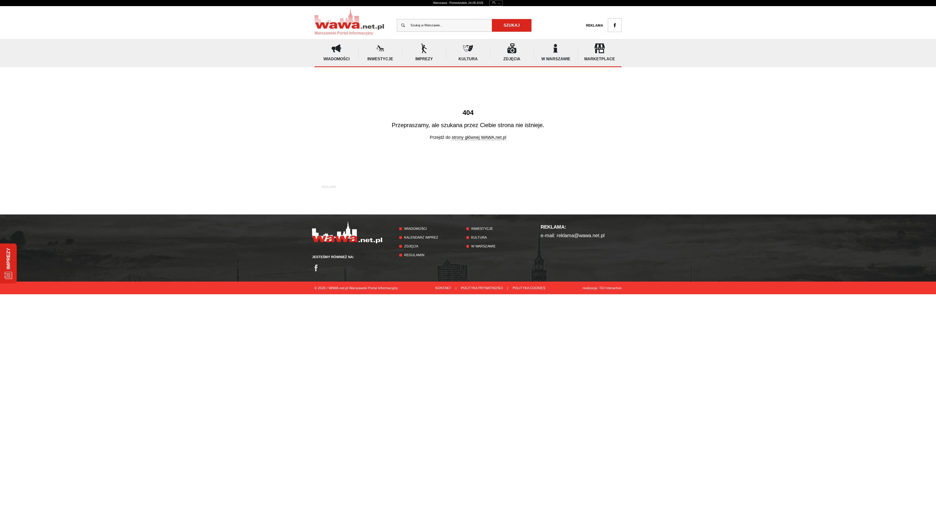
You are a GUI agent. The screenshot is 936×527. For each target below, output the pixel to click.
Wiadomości (415, 229)
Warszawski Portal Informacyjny (343, 33)
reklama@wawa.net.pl (580, 235)
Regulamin (414, 255)
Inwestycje (482, 229)
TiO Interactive (610, 288)
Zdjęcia (411, 246)
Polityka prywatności (482, 288)
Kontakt (443, 288)
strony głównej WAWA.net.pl (479, 137)
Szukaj (512, 25)
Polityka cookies (529, 288)
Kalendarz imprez (421, 237)
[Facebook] (318, 270)
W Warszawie (483, 246)
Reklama (594, 25)
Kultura (479, 237)
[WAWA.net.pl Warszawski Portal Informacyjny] (347, 242)
